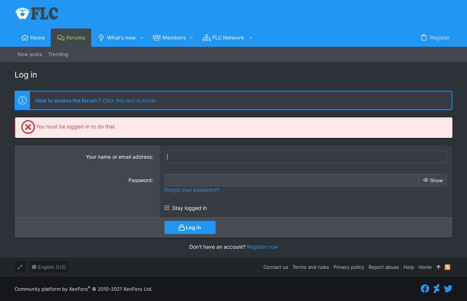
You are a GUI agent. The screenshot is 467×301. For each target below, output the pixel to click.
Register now (262, 247)
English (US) (51, 267)
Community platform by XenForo (84, 289)
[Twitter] (448, 288)
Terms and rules (311, 267)
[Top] (438, 267)
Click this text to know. (96, 100)
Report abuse (383, 267)
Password (140, 180)
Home (425, 267)
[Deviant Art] (436, 288)
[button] (141, 37)
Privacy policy (348, 267)
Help (409, 267)
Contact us (275, 267)
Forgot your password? (192, 190)
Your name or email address (119, 157)
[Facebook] (425, 288)
